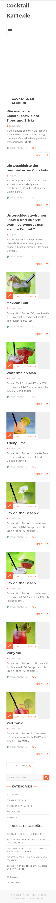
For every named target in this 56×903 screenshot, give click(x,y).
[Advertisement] (28, 63)
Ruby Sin (13, 653)
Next (25, 765)
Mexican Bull (17, 303)
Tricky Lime (16, 443)
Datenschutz (13, 882)
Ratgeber (11, 817)
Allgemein (12, 794)
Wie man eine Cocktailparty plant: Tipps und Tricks (23, 115)
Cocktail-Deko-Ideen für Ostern (24, 834)
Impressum (12, 876)
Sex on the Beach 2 (22, 513)
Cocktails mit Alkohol (25, 296)
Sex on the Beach (21, 583)
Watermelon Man (21, 373)
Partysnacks (13, 811)
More (39, 155)
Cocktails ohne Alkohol (20, 806)
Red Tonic (14, 723)
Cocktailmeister (19, 148)
